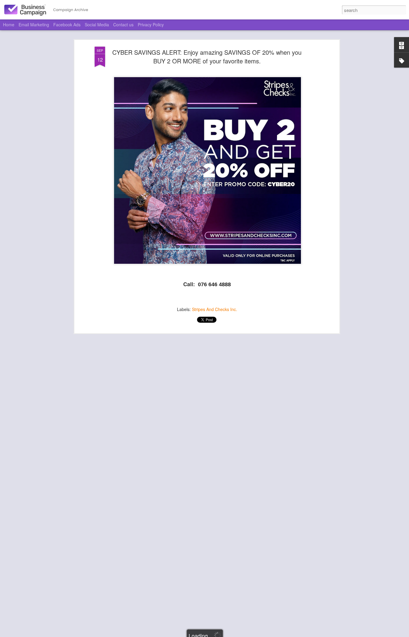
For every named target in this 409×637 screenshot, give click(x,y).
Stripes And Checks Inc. (214, 309)
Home (8, 25)
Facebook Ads (67, 25)
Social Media (97, 25)
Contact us (123, 25)
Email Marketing (34, 25)
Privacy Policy (151, 25)
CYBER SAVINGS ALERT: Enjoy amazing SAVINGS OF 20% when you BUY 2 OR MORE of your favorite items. (207, 56)
